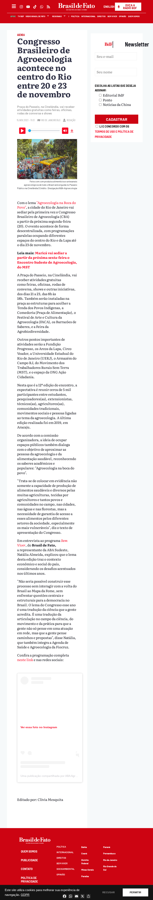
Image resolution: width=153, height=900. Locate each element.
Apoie (13, 16)
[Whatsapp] (41, 7)
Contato (27, 869)
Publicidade (29, 860)
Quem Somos (134, 16)
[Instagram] (21, 7)
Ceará (84, 853)
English (109, 6)
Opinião (122, 16)
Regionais (57, 16)
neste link (25, 659)
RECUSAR (108, 892)
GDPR (25, 894)
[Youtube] (28, 7)
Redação (71, 120)
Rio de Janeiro (110, 860)
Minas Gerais (87, 869)
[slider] (44, 130)
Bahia (84, 847)
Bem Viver (112, 16)
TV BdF (21, 16)
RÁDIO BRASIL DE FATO (35, 16)
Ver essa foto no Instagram (39, 727)
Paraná (106, 847)
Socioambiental (66, 869)
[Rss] (48, 7)
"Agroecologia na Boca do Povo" (46, 205)
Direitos (101, 16)
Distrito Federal (85, 862)
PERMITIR (135, 892)
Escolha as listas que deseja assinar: (115, 88)
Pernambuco (109, 853)
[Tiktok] (35, 7)
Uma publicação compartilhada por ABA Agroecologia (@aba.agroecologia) (68, 775)
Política (75, 16)
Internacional (88, 16)
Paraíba (85, 876)
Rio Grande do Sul (110, 868)
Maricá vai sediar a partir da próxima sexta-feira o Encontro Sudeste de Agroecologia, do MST (47, 259)
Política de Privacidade (29, 879)
